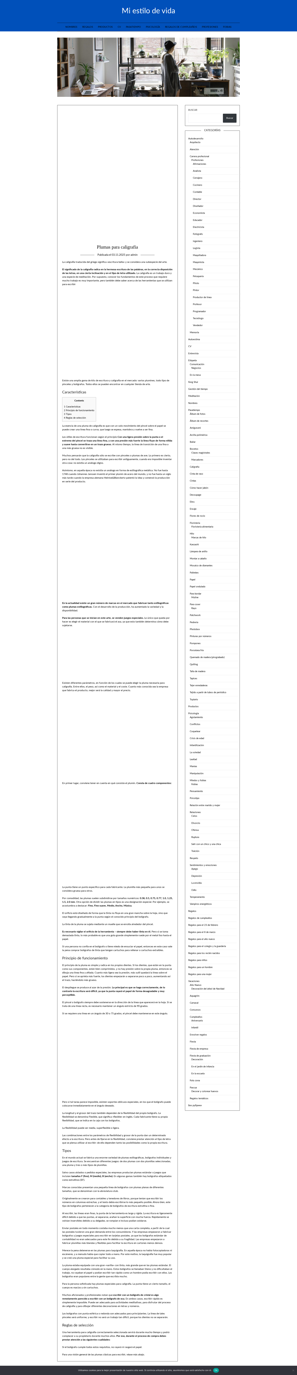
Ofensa (195, 830)
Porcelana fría (197, 650)
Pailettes (194, 573)
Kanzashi (194, 544)
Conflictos (195, 724)
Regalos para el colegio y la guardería (207, 946)
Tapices (193, 678)
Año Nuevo (195, 985)
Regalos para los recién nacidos (204, 953)
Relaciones (195, 812)
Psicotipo (194, 798)
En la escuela (197, 1073)
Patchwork (195, 615)
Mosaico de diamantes (201, 565)
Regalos (87, 27)
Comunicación (197, 364)
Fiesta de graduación (200, 1056)
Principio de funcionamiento (79, 410)
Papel (192, 580)
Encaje (193, 509)
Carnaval (194, 1003)
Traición (195, 851)
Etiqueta (192, 360)
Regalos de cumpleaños (181, 27)
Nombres (71, 27)
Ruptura (195, 837)
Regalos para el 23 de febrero (203, 925)
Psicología (153, 27)
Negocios (196, 368)
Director (197, 199)
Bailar (193, 442)
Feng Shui (193, 382)
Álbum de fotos (197, 414)
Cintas (193, 481)
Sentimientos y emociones (203, 865)
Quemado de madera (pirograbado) (207, 657)
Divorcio (195, 823)
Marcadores (197, 460)
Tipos (68, 414)
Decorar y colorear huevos (204, 1091)
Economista (199, 213)
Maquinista (198, 262)
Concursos (195, 1010)
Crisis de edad (197, 738)
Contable (197, 192)
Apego (194, 869)
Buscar (192, 110)
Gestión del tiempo (198, 389)
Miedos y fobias (198, 780)
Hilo (192, 534)
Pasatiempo (133, 27)
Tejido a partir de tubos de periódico (208, 692)
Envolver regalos (198, 1035)
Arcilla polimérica (198, 435)
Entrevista (193, 353)
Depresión (196, 876)
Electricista (198, 227)
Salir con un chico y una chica (206, 844)
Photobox (195, 629)
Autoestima (194, 339)
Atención (194, 149)
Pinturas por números (200, 636)
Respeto (194, 858)
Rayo (193, 608)
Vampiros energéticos (201, 904)
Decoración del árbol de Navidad (207, 989)
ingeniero (197, 241)
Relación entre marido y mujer (205, 805)
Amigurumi (195, 428)
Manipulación (196, 773)
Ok (216, 1370)
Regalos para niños (197, 960)
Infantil (194, 1027)
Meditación (194, 396)
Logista (196, 248)
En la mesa (195, 375)
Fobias (227, 27)
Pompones (195, 643)
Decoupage (195, 495)
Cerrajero (197, 178)
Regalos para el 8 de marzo (201, 932)
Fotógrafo (198, 234)
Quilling (194, 664)
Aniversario (197, 1021)
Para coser (195, 604)
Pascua (193, 1088)
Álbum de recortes (199, 421)
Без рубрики (195, 1105)
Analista (197, 171)
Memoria (194, 332)
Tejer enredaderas (199, 685)
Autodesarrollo (195, 139)
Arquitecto (195, 142)
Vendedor (198, 325)
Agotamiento (196, 717)
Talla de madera (197, 671)
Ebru (192, 502)
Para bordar (195, 594)
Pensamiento (196, 791)
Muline (194, 597)
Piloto (196, 283)
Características (72, 407)
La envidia (196, 883)
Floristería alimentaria (202, 527)
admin (134, 255)
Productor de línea (202, 297)
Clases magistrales (200, 453)
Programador (199, 311)
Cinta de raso (196, 474)
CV (119, 27)
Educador (197, 220)
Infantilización (197, 745)
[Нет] (293, 1370)
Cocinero (197, 185)
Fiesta (193, 1042)
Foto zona (195, 1080)
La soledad (195, 752)
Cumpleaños (196, 1017)
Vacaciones (194, 981)
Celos (194, 816)
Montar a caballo (198, 558)
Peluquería (198, 276)
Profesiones (210, 27)
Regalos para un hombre (200, 967)
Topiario (194, 699)
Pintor (196, 290)
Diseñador (198, 206)
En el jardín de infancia (202, 1066)
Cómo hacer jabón (199, 488)
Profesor (197, 304)
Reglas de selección (75, 418)
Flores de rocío (197, 516)
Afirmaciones (199, 164)
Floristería (195, 523)
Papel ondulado (197, 586)
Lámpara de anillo (198, 551)
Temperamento (197, 897)
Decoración (197, 1059)
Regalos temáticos (199, 1098)
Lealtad (193, 759)
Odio (193, 890)
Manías (193, 766)
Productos (105, 27)
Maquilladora (199, 255)
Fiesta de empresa (199, 1049)
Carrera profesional (199, 156)
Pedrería (194, 622)
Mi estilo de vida (148, 11)
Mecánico (198, 269)
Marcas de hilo (198, 537)
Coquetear (195, 731)
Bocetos (194, 449)
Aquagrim (194, 996)
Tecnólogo (198, 318)
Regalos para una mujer (200, 974)
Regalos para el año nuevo (201, 939)
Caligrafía (194, 467)
